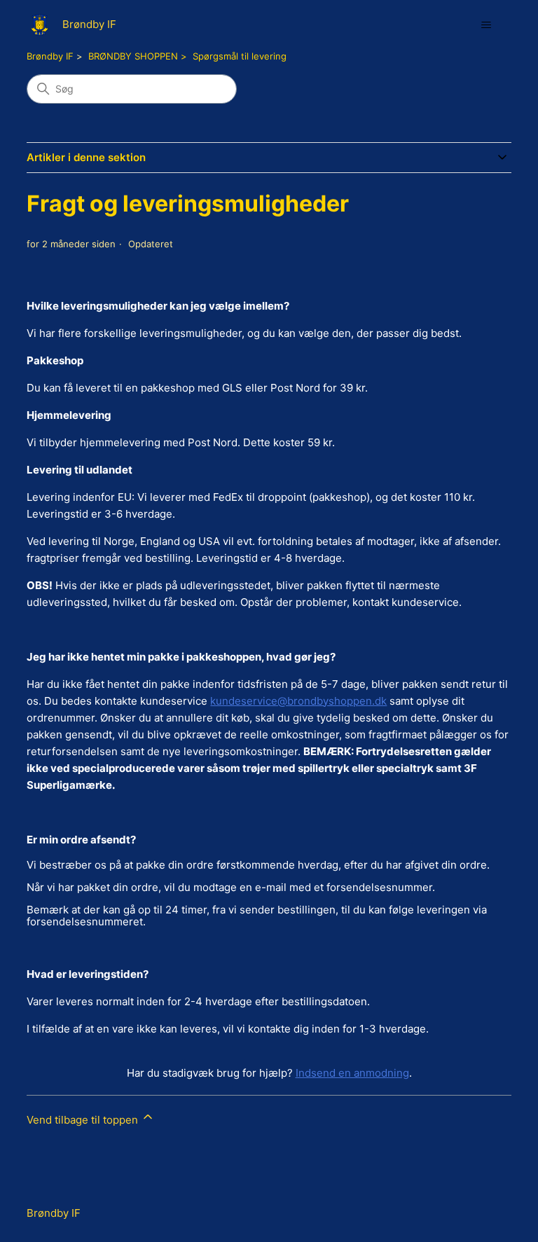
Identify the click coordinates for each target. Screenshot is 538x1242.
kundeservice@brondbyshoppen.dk (298, 701)
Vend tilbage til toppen (84, 1119)
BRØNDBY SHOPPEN (133, 56)
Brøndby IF (50, 56)
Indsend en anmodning (352, 1072)
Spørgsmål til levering (240, 56)
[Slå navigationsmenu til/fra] (486, 25)
